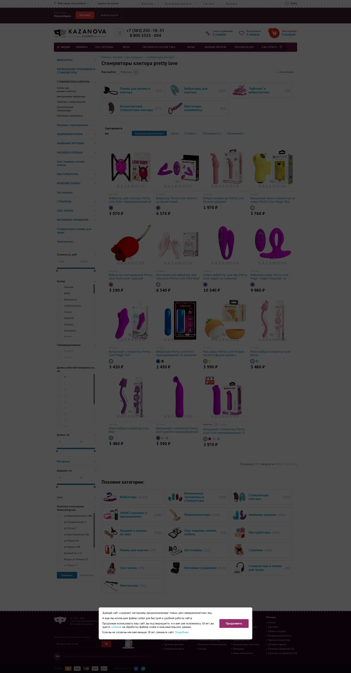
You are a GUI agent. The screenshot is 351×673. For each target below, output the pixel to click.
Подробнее (182, 632)
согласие (116, 627)
